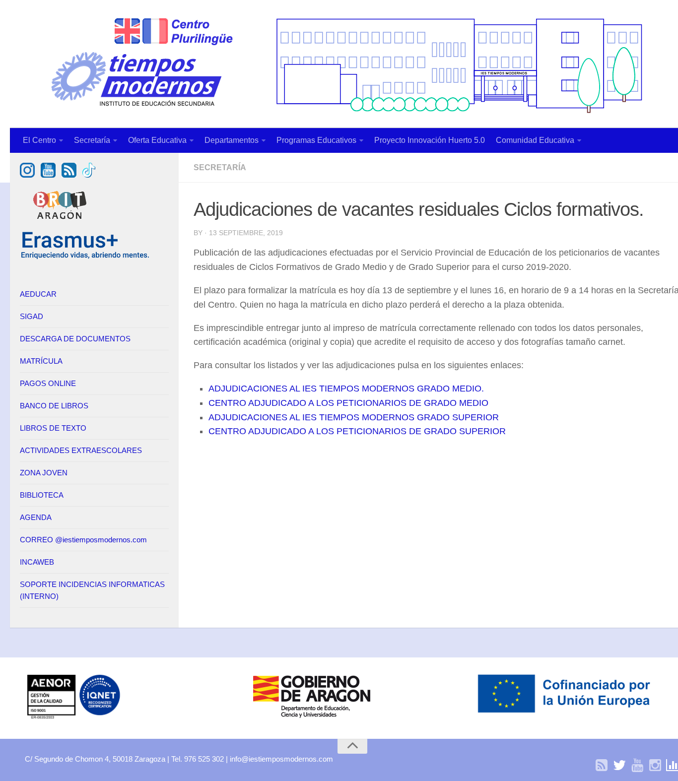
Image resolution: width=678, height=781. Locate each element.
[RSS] (602, 766)
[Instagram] (655, 766)
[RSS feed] (69, 175)
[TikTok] (88, 175)
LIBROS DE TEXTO (53, 428)
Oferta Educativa (157, 140)
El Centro (39, 140)
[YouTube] (637, 766)
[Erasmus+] (85, 257)
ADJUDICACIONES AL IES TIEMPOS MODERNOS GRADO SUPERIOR (353, 417)
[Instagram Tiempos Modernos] (27, 175)
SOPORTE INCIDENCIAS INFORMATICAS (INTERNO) (92, 590)
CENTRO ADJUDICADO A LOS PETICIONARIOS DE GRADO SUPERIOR (357, 431)
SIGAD (31, 316)
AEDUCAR (38, 294)
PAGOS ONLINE (48, 383)
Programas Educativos (316, 140)
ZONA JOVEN (44, 472)
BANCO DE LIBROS (54, 405)
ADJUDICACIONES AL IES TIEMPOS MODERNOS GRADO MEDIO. (346, 388)
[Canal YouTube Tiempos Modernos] (48, 175)
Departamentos (231, 140)
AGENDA (36, 517)
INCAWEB (37, 562)
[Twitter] (619, 766)
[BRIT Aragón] (61, 224)
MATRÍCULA (41, 361)
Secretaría (92, 140)
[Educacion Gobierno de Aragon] (311, 718)
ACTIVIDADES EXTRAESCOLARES (81, 450)
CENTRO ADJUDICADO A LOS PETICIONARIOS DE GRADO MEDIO (348, 403)
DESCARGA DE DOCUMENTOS (75, 338)
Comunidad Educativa (535, 140)
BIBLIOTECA (42, 495)
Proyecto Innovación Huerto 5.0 (429, 140)
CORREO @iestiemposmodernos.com (83, 539)
